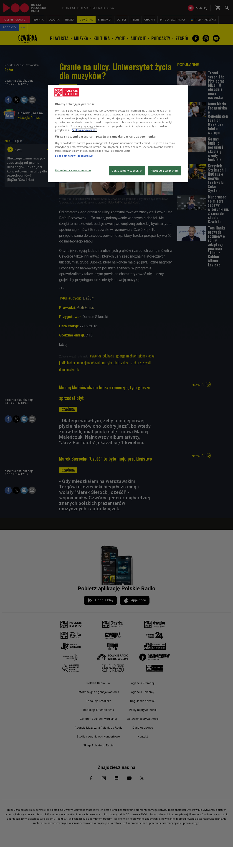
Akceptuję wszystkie (165, 170)
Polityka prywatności (84, 130)
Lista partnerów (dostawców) (74, 156)
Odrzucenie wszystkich (126, 170)
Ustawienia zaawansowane (73, 170)
